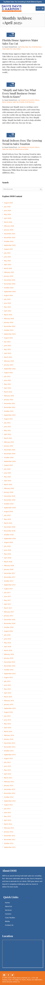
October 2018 (8, 534)
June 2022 (7, 380)
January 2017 (8, 616)
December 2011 (9, 835)
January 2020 (8, 492)
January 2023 (8, 365)
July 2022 (7, 376)
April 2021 (7, 434)
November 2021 (9, 407)
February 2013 (9, 781)
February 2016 (9, 654)
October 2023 (8, 330)
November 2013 (9, 747)
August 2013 (8, 758)
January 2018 (8, 569)
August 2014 (8, 712)
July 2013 (7, 762)
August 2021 (8, 419)
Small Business (36, 47)
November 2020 (9, 453)
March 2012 (8, 824)
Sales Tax (28, 47)
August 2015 (8, 677)
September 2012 (10, 801)
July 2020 (7, 469)
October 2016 (8, 627)
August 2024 (8, 295)
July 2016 (7, 635)
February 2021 (9, 442)
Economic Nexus (33, 100)
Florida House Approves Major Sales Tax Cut (20, 41)
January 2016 (8, 658)
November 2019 (9, 500)
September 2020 (10, 461)
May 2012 (7, 816)
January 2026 (8, 230)
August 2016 (8, 631)
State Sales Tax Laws (9, 49)
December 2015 (9, 662)
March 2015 (8, 697)
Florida (22, 47)
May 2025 (7, 261)
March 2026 (8, 222)
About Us (8, 906)
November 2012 (9, 793)
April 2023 (7, 353)
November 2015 (9, 666)
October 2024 (8, 288)
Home (7, 903)
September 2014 (10, 708)
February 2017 (9, 612)
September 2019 (10, 507)
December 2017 (9, 573)
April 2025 (7, 264)
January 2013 (8, 785)
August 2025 (8, 249)
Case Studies (10, 918)
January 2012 (8, 832)
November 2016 (9, 623)
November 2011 (9, 839)
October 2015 (8, 670)
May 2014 (7, 724)
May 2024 (7, 307)
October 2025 (8, 241)
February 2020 (9, 488)
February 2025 (9, 272)
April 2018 (7, 558)
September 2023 (10, 334)
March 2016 (8, 650)
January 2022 (8, 399)
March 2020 (8, 484)
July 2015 (7, 681)
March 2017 (8, 608)
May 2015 (7, 689)
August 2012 (8, 805)
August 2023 (8, 338)
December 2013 (9, 743)
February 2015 (9, 700)
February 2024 (9, 318)
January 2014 (8, 739)
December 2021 (9, 403)
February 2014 (9, 735)
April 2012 (7, 820)
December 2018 (9, 527)
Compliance (24, 100)
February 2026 (9, 226)
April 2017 (7, 604)
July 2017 (7, 592)
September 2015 (10, 673)
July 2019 (7, 515)
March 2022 (8, 392)
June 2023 (7, 345)
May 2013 (7, 770)
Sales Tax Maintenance (16, 149)
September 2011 (10, 847)
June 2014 (7, 720)
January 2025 (8, 276)
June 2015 (7, 685)
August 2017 (8, 589)
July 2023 (7, 342)
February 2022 (9, 396)
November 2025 (9, 237)
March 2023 (8, 357)
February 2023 (9, 361)
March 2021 (8, 438)
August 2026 (8, 203)
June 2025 (7, 257)
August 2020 (8, 465)
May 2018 (7, 554)
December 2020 (9, 450)
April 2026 (7, 218)
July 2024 (7, 299)
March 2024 (8, 315)
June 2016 (7, 639)
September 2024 (10, 291)
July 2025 (7, 253)
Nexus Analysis (7, 102)
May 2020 (7, 477)
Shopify (21, 102)
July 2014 (7, 716)
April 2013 (7, 774)
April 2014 (7, 727)
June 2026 (7, 210)
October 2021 (8, 411)
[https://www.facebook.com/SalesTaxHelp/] (8, 975)
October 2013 (8, 751)
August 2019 (8, 511)
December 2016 (9, 619)
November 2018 (9, 531)
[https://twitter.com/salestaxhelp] (12, 975)
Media (7, 921)
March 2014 (8, 731)
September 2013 (10, 754)
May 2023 (7, 349)
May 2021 (7, 430)
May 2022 (7, 384)
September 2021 (10, 415)
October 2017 (8, 581)
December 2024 (9, 280)
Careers (8, 914)
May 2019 (7, 519)
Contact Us (9, 925)
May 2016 (7, 643)
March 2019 (8, 523)
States (18, 49)
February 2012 (9, 828)
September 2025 (10, 245)
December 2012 (9, 789)
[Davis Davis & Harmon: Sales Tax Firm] (11, 8)
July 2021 (7, 423)
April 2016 (7, 646)
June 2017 (7, 596)
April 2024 (7, 311)
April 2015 (7, 693)
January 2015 (8, 704)
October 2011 (8, 843)
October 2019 (8, 504)
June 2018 (7, 550)
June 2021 (7, 426)
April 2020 (7, 480)
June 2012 (7, 812)
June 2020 (7, 473)
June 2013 (7, 766)
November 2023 (9, 326)
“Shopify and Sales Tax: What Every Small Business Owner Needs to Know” (19, 93)
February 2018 (9, 565)
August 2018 (8, 542)
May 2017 (7, 600)
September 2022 (10, 369)
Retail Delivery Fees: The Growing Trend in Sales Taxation (22, 142)
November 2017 (9, 577)
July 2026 (7, 206)
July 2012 (7, 808)
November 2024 (9, 284)
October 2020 (8, 457)
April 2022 (7, 388)
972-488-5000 (37, 980)
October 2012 (8, 797)
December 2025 (9, 234)
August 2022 (8, 372)
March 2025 (8, 268)
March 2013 (8, 778)
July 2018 (7, 546)
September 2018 (10, 538)
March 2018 (8, 562)
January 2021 (8, 446)
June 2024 (7, 303)
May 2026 (7, 214)
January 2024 (8, 322)
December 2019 (9, 496)
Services (8, 910)
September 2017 (10, 585)
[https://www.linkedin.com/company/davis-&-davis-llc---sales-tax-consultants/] (4, 975)
